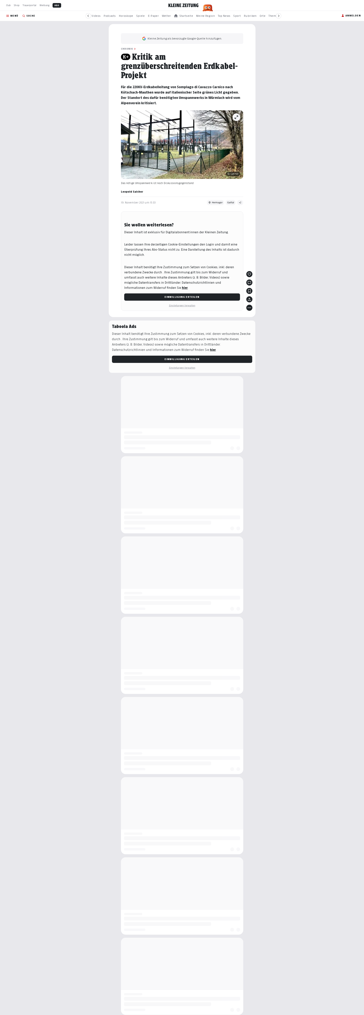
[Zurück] (88, 16)
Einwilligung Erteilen (182, 297)
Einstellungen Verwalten (182, 305)
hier (185, 287)
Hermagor (217, 202)
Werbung (44, 5)
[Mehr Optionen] (249, 308)
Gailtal (230, 202)
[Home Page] (183, 5)
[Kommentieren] (249, 282)
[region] (183, 16)
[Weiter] (278, 16)
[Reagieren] (249, 274)
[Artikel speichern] (249, 291)
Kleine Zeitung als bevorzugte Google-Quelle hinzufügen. (185, 38)
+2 (240, 202)
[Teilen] (249, 299)
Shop (16, 5)
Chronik (127, 49)
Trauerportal (29, 5)
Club (8, 5)
